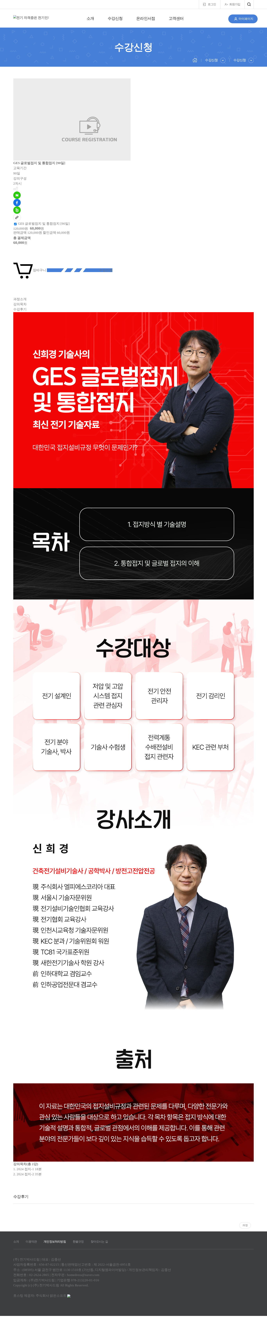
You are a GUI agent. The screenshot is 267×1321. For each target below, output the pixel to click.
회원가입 (234, 4)
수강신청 (115, 18)
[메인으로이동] (195, 59)
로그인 (212, 4)
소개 (90, 18)
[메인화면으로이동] (31, 18)
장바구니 (39, 270)
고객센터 (176, 18)
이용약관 (31, 1241)
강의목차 (20, 304)
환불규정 (78, 1241)
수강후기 (20, 309)
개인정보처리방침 (55, 1241)
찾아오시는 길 (99, 1241)
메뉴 (249, 4)
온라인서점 (145, 18)
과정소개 (20, 299)
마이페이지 (246, 18)
